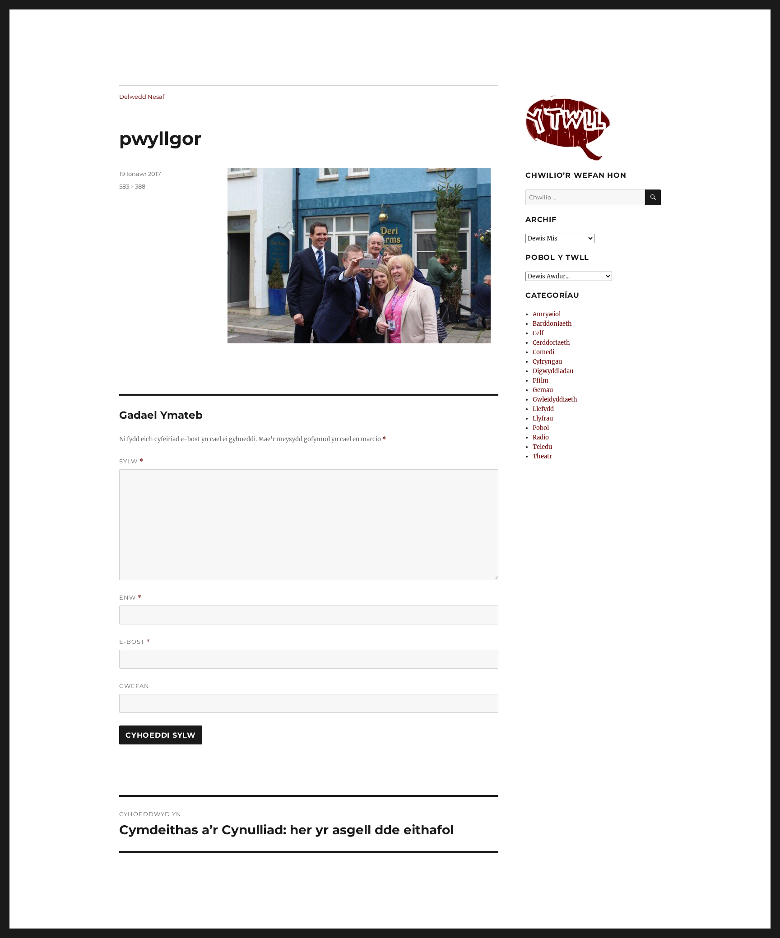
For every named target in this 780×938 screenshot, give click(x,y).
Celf (538, 333)
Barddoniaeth (552, 324)
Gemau (543, 390)
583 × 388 (132, 186)
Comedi (543, 352)
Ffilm (540, 380)
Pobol (541, 428)
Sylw (131, 461)
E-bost (134, 642)
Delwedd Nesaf (141, 96)
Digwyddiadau (553, 371)
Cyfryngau (547, 361)
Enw (130, 597)
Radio (541, 437)
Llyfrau (543, 418)
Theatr (542, 456)
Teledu (542, 447)
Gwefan (134, 685)
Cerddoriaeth (551, 343)
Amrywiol (547, 314)
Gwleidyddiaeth (555, 399)
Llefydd (543, 409)
